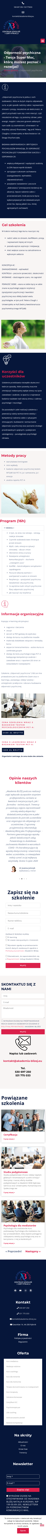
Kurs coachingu (12, 1371)
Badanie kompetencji (14, 1423)
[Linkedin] (30, 1290)
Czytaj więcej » (9, 1139)
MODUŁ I (10, 528)
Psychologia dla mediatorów (20, 1225)
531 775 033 (24, 1313)
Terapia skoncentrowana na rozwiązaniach (22, 1387)
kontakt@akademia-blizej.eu (23, 16)
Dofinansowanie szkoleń (15, 1417)
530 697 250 (18, 7)
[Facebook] (15, 1290)
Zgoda (23, 1531)
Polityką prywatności (15, 951)
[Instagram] (25, 1290)
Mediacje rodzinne (13, 1366)
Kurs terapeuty (12, 1392)
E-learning (12, 937)
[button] (43, 41)
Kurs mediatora (12, 1361)
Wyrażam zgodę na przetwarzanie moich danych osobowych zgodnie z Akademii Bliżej (22, 948)
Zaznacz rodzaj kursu (17, 934)
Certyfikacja (10, 1134)
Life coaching (11, 1412)
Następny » (33, 1251)
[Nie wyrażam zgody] (42, 1525)
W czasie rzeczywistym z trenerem (23, 940)
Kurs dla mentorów (13, 1382)
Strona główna (11, 70)
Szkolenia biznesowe (14, 1397)
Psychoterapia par (13, 1407)
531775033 (28, 7)
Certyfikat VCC (11, 1402)
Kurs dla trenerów (13, 1377)
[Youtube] (20, 1290)
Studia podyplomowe (16, 1172)
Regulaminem (13, 959)
